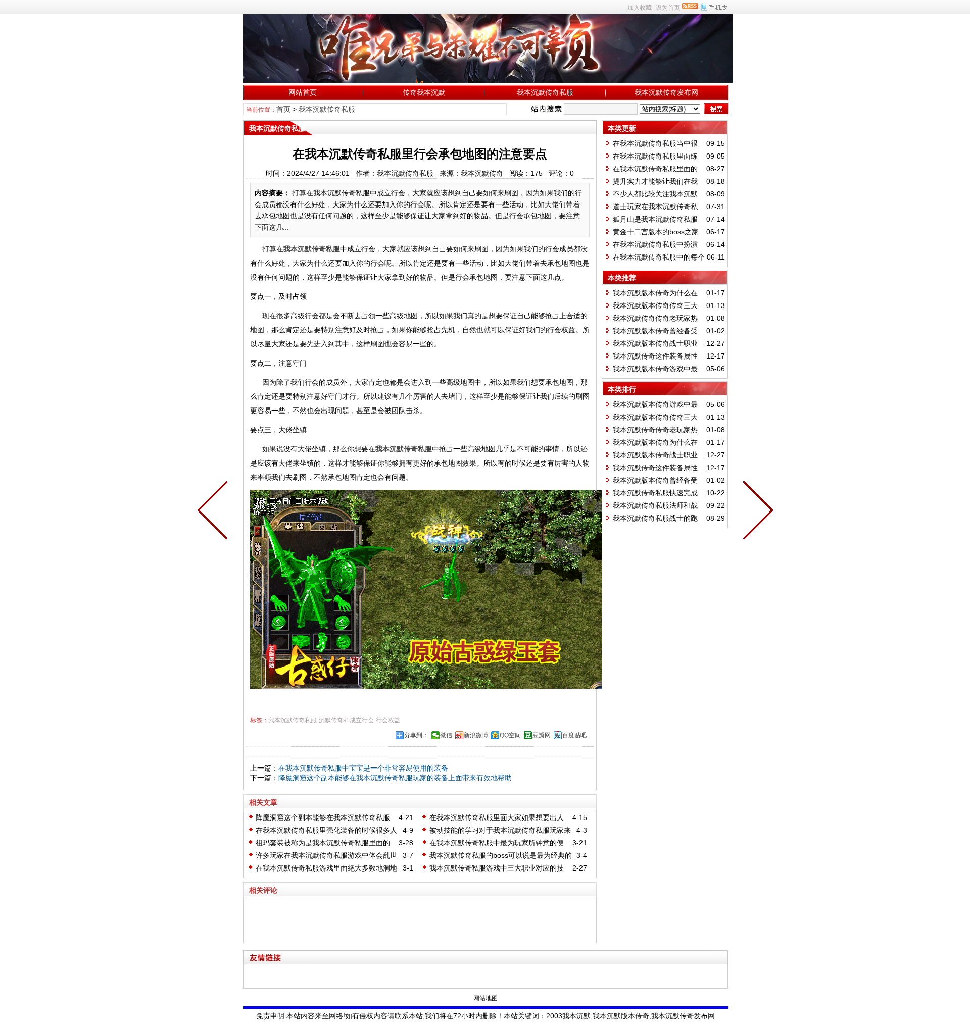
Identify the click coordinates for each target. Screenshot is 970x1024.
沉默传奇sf (333, 720)
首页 (283, 109)
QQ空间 (510, 735)
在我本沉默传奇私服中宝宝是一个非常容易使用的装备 (363, 768)
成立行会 (362, 720)
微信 (446, 735)
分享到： (416, 735)
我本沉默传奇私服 (545, 92)
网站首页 (302, 92)
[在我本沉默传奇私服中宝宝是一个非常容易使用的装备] (756, 512)
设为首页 (668, 7)
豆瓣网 (541, 735)
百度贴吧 (574, 735)
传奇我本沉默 (424, 92)
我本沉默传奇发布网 (666, 92)
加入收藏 (639, 7)
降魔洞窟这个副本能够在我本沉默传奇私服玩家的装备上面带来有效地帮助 (395, 778)
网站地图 (485, 998)
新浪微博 (476, 735)
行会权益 (388, 720)
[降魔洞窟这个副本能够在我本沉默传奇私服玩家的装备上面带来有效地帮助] (214, 512)
